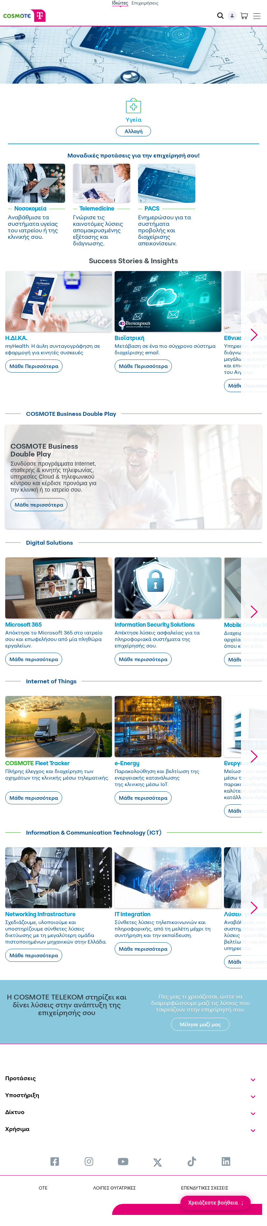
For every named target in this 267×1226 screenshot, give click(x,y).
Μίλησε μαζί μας (200, 1024)
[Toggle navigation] (256, 14)
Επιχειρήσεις (145, 3)
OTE (43, 1188)
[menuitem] (54, 1161)
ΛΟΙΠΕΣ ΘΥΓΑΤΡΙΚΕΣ (114, 1188)
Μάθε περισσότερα (39, 504)
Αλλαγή (134, 131)
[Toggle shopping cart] (244, 15)
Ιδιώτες (120, 3)
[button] (254, 335)
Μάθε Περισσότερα (33, 366)
